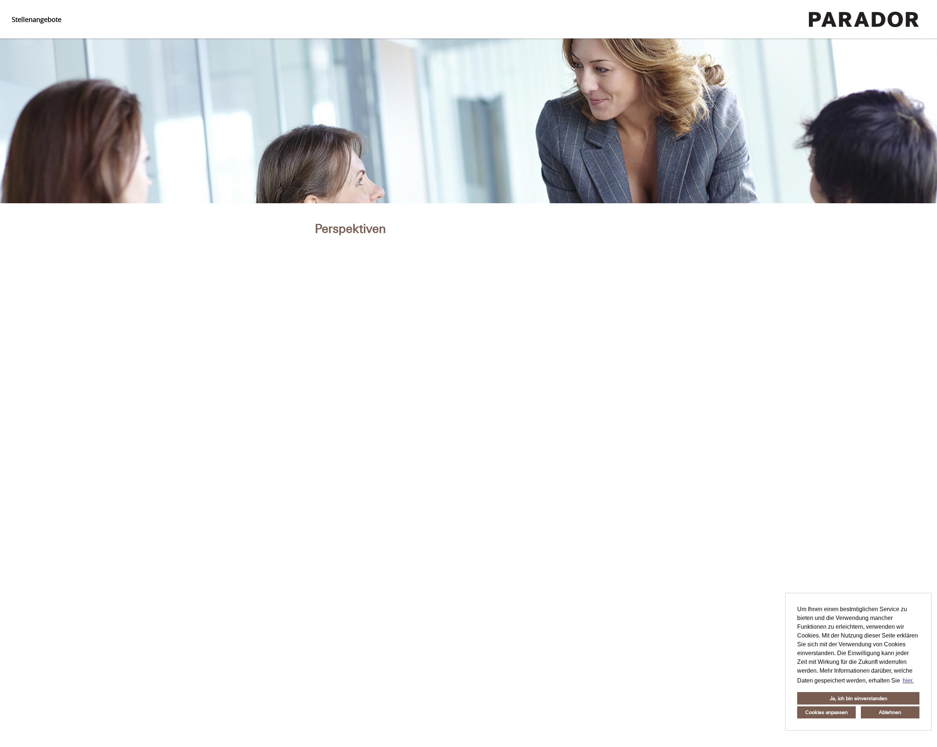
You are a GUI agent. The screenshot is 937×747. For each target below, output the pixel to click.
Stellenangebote (36, 19)
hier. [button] (908, 680)
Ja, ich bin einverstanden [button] (858, 698)
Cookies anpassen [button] (826, 712)
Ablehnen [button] (890, 712)
